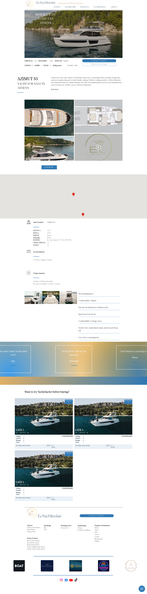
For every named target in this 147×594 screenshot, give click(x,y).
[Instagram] (61, 580)
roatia (97, 537)
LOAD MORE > (49, 167)
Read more (54, 89)
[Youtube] (71, 580)
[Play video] (98, 147)
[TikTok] (76, 580)
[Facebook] (66, 580)
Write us (135, 357)
